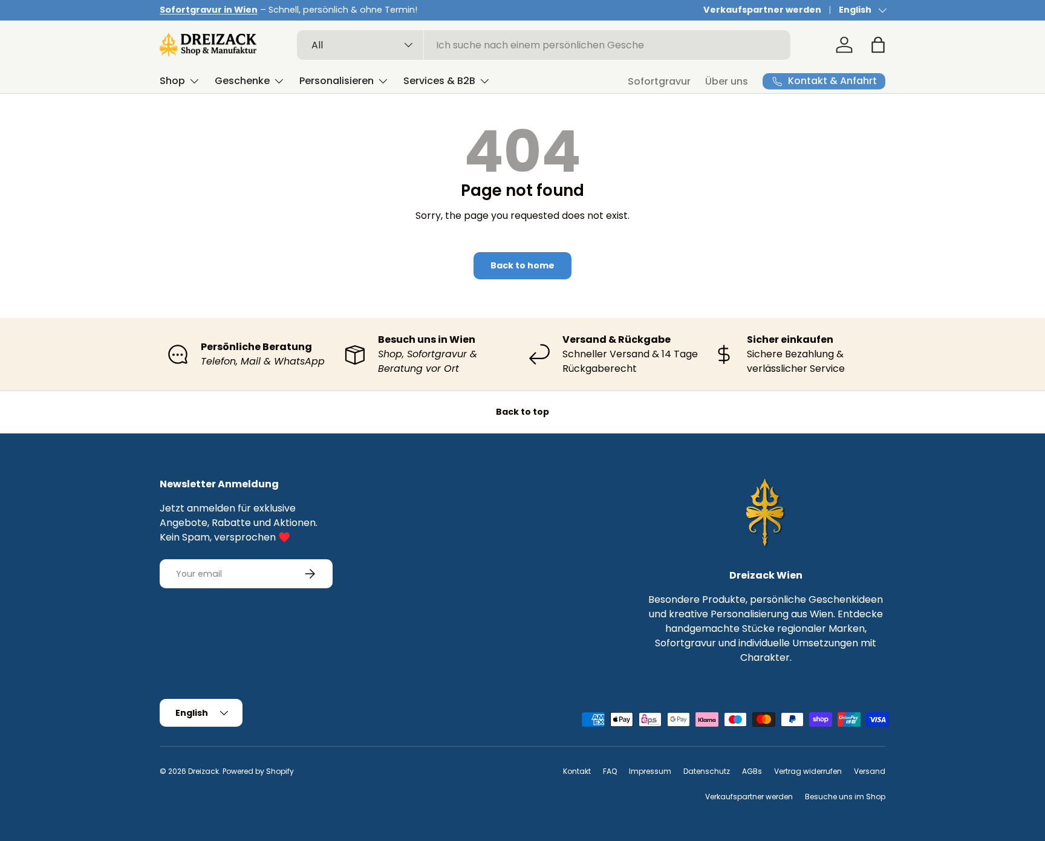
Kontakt (577, 771)
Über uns (726, 81)
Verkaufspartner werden (762, 10)
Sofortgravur (659, 81)
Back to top (522, 412)
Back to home (522, 265)
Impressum (650, 771)
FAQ (610, 771)
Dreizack (203, 771)
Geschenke (242, 81)
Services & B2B (439, 81)
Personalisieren (336, 81)
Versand (869, 771)
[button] (878, 44)
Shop (172, 81)
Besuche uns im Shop (845, 796)
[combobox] (544, 45)
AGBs (752, 771)
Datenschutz (706, 771)
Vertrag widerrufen (808, 771)
